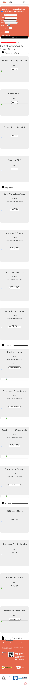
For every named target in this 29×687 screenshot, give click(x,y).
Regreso (3, 22)
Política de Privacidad (7, 642)
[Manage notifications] (25, 683)
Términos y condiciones (19, 642)
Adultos (2, 25)
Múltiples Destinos (20, 11)
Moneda (3, 32)
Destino (2, 17)
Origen (2, 14)
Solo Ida (11, 11)
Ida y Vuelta (5, 11)
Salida (2, 20)
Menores (3, 28)
